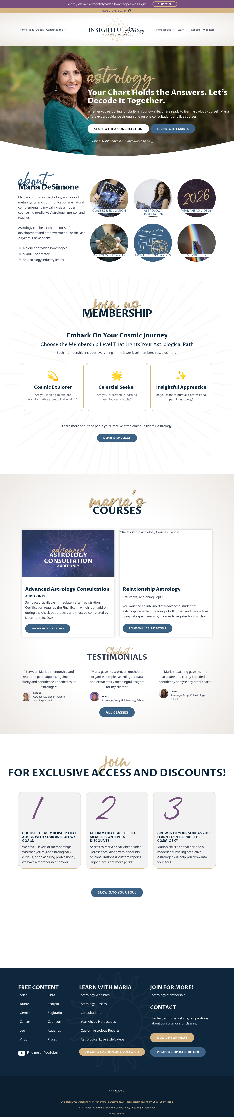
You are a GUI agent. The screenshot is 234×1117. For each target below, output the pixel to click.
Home (23, 29)
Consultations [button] (54, 29)
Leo (22, 1030)
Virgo (24, 1039)
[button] (129, 10)
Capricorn (55, 1021)
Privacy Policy (86, 1107)
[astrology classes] (109, 197)
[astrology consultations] (153, 197)
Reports (196, 29)
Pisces (52, 1039)
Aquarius (54, 1030)
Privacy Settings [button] (117, 1113)
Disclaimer (149, 1107)
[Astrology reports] (109, 240)
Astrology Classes (94, 1004)
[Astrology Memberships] (196, 240)
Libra (51, 995)
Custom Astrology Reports (100, 1030)
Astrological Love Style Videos (102, 1039)
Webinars (209, 29)
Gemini (25, 1013)
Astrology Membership (168, 995)
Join (31, 29)
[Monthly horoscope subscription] (153, 240)
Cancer (25, 1021)
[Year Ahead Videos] (196, 197)
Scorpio (53, 1004)
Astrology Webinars (95, 995)
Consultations (91, 1013)
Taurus (25, 1004)
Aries (23, 995)
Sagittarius (56, 1013)
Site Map (137, 1107)
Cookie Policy (123, 1107)
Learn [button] (180, 29)
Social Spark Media (162, 1101)
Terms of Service (104, 1107)
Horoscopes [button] (163, 29)
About (40, 29)
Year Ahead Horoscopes (98, 1021)
